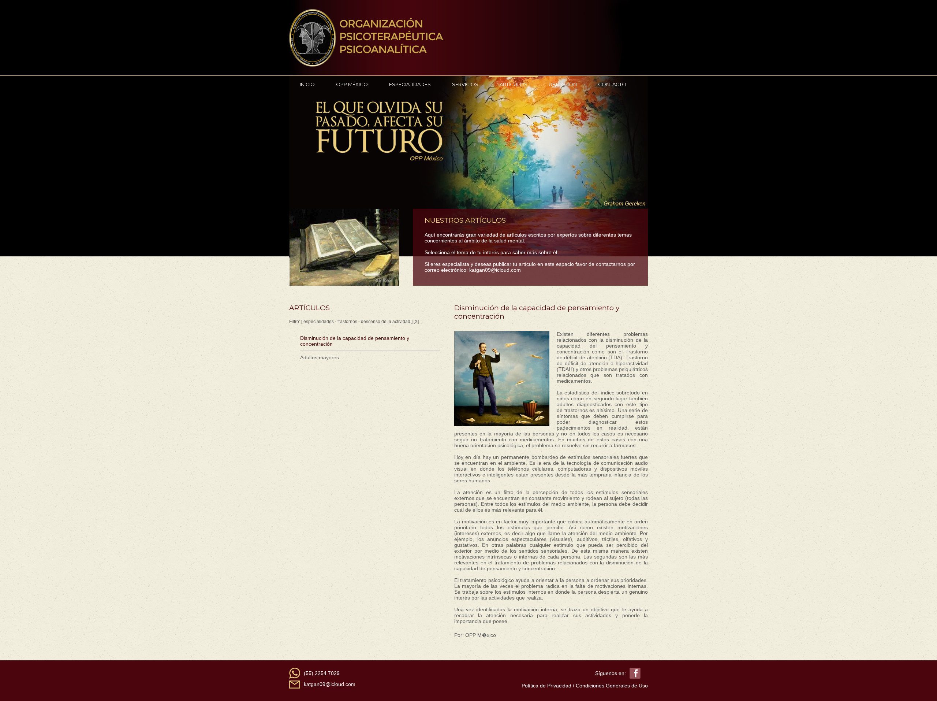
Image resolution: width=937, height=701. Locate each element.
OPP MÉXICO (352, 84)
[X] (416, 321)
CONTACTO (612, 84)
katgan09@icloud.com (495, 270)
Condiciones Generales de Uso (612, 686)
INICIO (307, 84)
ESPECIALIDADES (410, 84)
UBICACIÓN (563, 84)
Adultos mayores (319, 357)
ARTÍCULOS (513, 84)
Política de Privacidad (546, 686)
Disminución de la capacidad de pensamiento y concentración (354, 341)
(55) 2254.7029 (322, 673)
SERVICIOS (465, 84)
